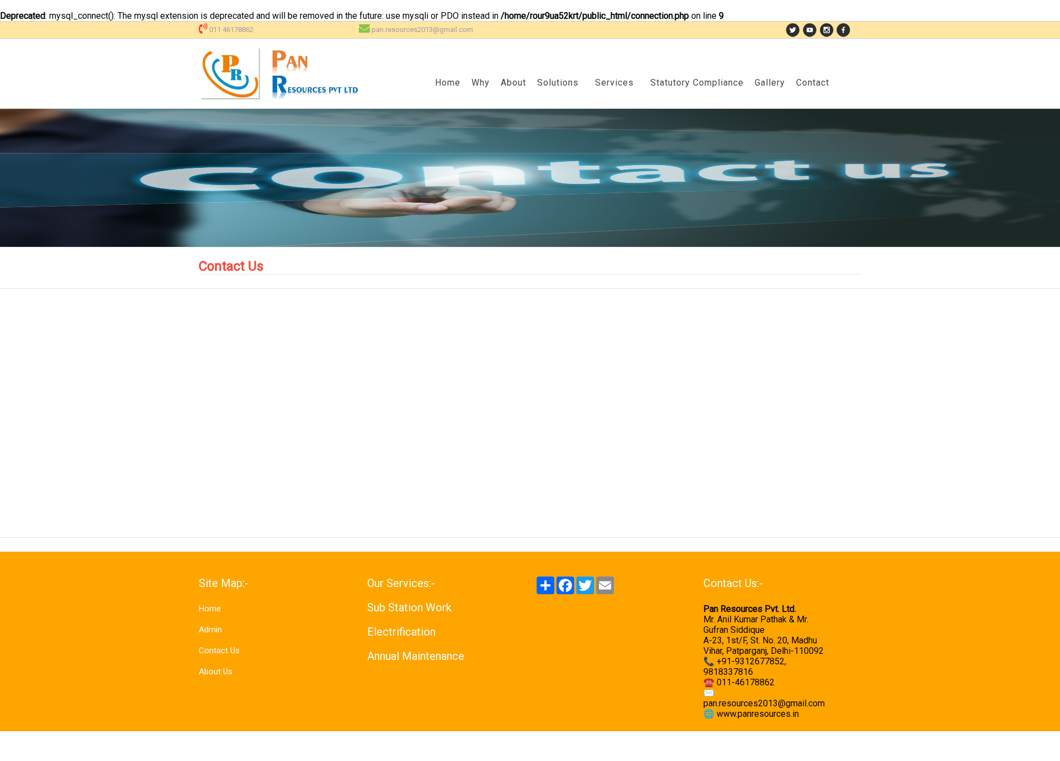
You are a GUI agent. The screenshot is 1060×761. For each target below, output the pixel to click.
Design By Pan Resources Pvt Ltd (1003, 746)
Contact (812, 82)
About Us (215, 672)
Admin (210, 630)
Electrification (401, 631)
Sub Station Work (409, 607)
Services (614, 82)
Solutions (558, 82)
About (513, 82)
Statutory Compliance (697, 82)
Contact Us (219, 651)
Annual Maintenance (415, 656)
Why (480, 82)
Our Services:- (401, 583)
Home (447, 82)
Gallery (770, 82)
